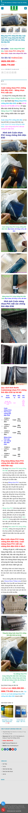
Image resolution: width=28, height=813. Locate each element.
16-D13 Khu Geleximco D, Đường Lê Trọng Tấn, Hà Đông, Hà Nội (14, 3)
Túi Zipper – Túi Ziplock (20, 807)
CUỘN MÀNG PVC (16, 33)
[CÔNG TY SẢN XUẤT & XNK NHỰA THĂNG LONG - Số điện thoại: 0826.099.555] (14, 8)
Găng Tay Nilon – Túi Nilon (14, 808)
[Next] (24, 20)
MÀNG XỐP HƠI (12, 806)
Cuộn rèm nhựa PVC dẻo (18, 53)
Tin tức (4, 766)
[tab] (14, 81)
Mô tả (2, 81)
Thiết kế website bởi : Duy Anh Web (14, 811)
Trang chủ (3, 33)
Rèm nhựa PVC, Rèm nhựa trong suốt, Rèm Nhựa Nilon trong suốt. (7, 720)
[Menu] (2, 8)
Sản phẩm (9, 33)
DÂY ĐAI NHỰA (21, 805)
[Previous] (3, 20)
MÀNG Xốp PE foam (20, 806)
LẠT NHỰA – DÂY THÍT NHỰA (8, 807)
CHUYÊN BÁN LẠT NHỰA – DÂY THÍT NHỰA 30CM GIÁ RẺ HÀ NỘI (21, 720)
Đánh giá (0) (3, 84)
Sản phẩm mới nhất (15, 69)
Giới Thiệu (5, 764)
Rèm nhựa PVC (14, 805)
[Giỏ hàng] (25, 8)
